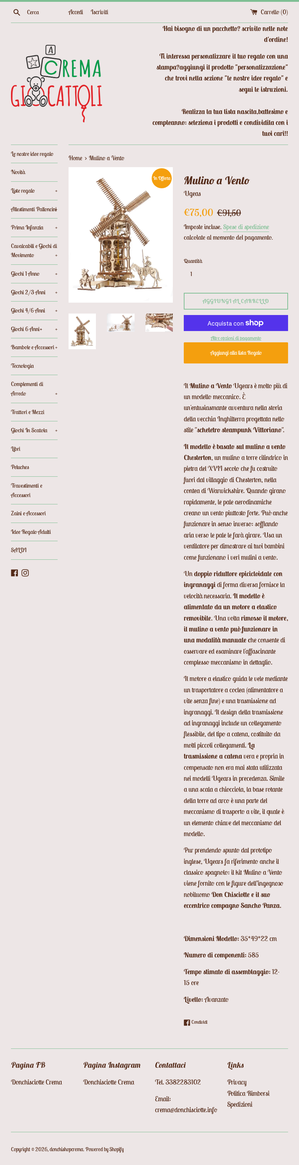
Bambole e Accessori (34, 347)
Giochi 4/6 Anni (34, 310)
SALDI (18, 550)
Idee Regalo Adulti (31, 531)
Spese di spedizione (246, 227)
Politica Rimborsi (248, 1093)
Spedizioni (239, 1104)
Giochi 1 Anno (34, 273)
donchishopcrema (66, 1149)
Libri (15, 448)
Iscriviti (99, 12)
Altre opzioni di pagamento (236, 338)
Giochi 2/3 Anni (34, 292)
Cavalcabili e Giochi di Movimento (34, 250)
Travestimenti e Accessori (26, 490)
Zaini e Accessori (28, 513)
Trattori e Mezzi (27, 412)
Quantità (193, 260)
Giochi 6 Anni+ (34, 328)
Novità (18, 172)
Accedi (76, 12)
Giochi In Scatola (34, 430)
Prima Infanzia (34, 227)
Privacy (236, 1082)
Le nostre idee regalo (32, 153)
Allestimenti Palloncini (34, 209)
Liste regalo (34, 190)
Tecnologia (22, 365)
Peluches (20, 467)
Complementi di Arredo (34, 388)
